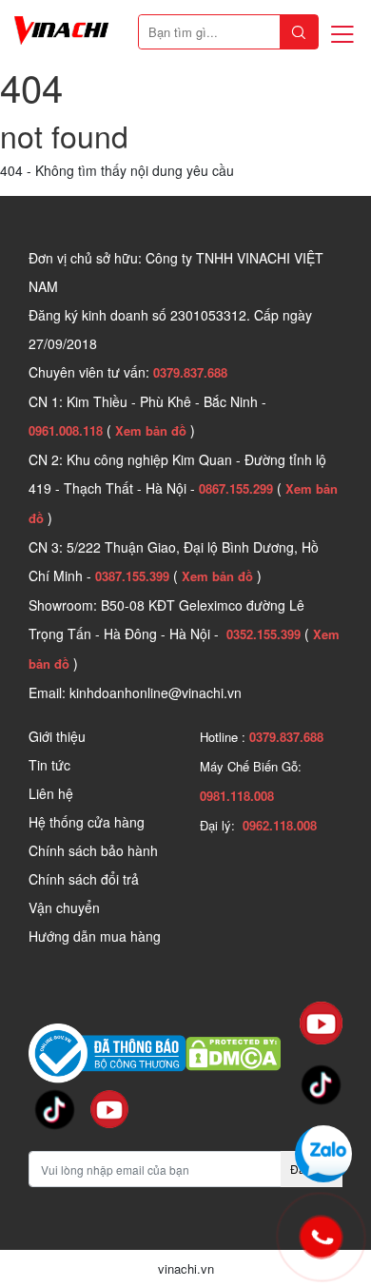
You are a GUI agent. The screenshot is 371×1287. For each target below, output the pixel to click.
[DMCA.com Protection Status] (233, 1051)
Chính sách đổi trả (84, 878)
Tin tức (49, 764)
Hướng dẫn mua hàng (95, 936)
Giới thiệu (57, 736)
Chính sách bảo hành (93, 850)
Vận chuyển (64, 907)
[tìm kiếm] (299, 32)
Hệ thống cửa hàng (87, 821)
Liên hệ (51, 793)
